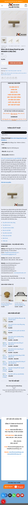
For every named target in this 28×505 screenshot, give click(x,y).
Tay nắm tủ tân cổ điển (8, 228)
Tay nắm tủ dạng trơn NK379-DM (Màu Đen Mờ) (20, 304)
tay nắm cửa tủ (6, 73)
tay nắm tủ (19, 73)
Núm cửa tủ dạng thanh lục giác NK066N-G (11, 158)
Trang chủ (4, 46)
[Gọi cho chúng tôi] (14, 495)
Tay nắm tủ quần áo (7, 74)
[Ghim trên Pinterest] (13, 78)
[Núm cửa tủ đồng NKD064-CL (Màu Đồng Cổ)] (7, 294)
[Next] (24, 23)
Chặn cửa (5, 241)
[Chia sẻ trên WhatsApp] (2, 78)
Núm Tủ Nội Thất (9, 70)
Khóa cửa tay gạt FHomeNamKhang (14, 386)
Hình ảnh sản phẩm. (6, 182)
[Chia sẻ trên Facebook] (5, 78)
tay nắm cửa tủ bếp (13, 73)
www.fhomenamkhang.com (16, 452)
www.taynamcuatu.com (20, 273)
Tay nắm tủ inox (7, 225)
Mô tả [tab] (3, 132)
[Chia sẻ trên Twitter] (8, 78)
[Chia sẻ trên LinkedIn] (16, 78)
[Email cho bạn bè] (10, 78)
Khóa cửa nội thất (7, 235)
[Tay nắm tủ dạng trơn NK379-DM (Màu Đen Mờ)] (21, 294)
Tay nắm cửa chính (7, 233)
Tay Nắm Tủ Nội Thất (14, 46)
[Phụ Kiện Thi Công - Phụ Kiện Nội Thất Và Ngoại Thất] (14, 5)
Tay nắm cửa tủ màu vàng (9, 222)
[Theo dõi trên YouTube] (22, 495)
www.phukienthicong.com (14, 454)
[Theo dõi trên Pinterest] (18, 495)
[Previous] (3, 23)
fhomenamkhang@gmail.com (8, 254)
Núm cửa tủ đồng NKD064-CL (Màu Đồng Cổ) (6, 304)
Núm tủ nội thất (6, 230)
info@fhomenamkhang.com (11, 252)
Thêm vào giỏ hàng (15, 63)
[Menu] (2, 5)
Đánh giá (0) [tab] (5, 135)
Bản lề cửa (5, 238)
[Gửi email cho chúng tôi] (10, 495)
